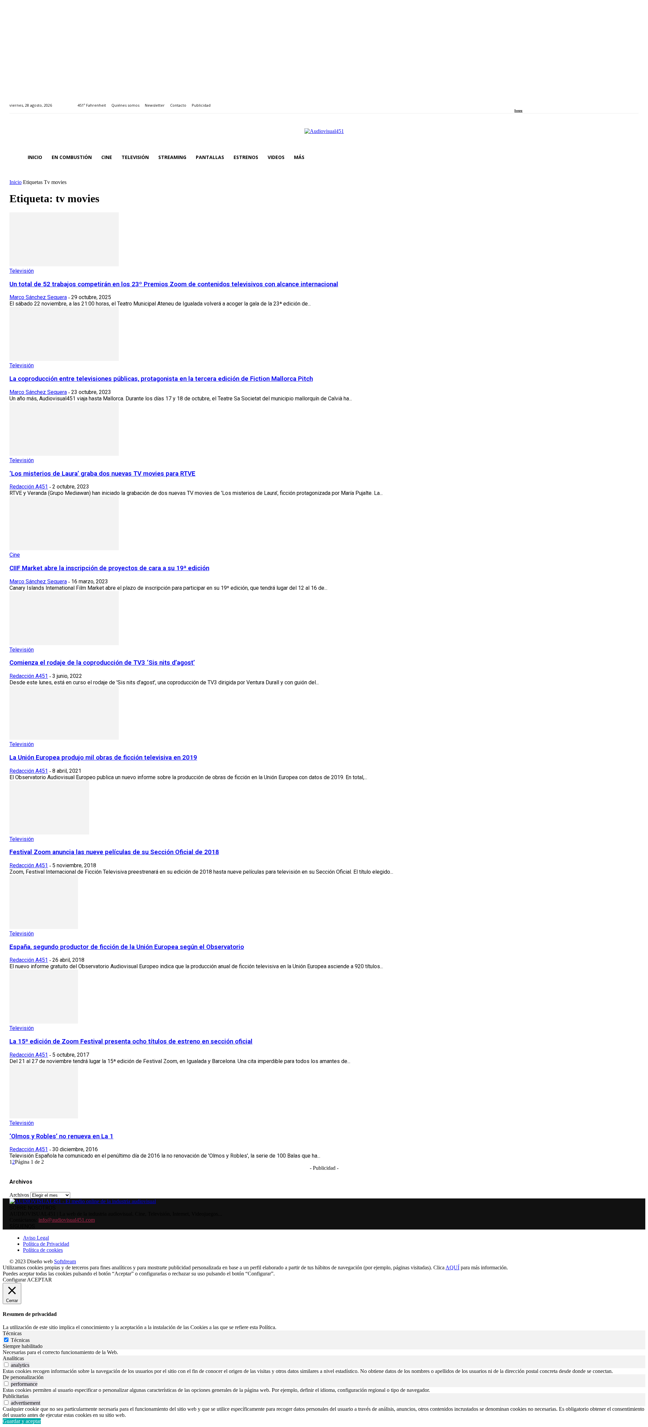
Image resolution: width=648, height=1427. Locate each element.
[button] (630, 157)
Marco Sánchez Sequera (38, 297)
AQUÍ (452, 1267)
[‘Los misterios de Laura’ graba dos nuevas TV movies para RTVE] (64, 454)
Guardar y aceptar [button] (22, 1421)
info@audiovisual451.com (66, 1220)
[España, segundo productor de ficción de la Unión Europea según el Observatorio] (43, 927)
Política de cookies (43, 1250)
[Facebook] (516, 101)
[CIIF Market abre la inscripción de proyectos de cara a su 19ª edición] (64, 548)
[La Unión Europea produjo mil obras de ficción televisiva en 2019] (64, 738)
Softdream (65, 1261)
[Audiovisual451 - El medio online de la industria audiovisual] (324, 134)
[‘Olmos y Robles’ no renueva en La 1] (43, 1116)
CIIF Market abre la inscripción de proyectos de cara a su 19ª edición (109, 568)
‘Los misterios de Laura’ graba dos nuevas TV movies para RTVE (102, 473)
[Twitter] (540, 101)
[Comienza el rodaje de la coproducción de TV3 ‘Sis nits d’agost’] (64, 643)
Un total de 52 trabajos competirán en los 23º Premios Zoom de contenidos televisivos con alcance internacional (173, 284)
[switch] (6, 1365)
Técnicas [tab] (12, 1333)
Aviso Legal (36, 1238)
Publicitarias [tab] (16, 1396)
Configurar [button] (14, 1280)
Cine (14, 555)
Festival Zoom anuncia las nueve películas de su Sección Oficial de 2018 (114, 852)
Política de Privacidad (46, 1244)
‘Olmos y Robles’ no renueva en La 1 (61, 1136)
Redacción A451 (28, 486)
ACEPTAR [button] (39, 1280)
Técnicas (20, 1340)
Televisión (21, 271)
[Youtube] (547, 101)
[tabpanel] (324, 1352)
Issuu (518, 110)
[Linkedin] (532, 101)
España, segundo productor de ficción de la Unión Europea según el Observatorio (126, 947)
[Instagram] (524, 101)
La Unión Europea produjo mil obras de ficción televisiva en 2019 (103, 757)
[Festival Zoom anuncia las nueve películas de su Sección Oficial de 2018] (49, 833)
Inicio (15, 182)
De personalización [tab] (23, 1377)
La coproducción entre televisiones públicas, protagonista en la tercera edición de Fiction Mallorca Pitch (161, 378)
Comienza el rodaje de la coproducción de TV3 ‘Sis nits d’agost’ (102, 662)
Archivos (19, 1195)
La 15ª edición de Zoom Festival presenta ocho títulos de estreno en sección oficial (130, 1041)
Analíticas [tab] (13, 1358)
